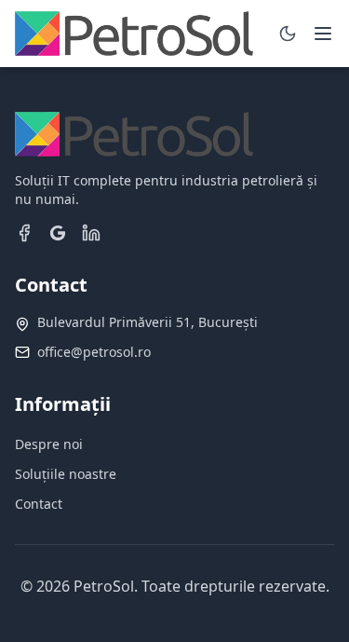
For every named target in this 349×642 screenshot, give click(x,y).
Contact (38, 503)
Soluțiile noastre (65, 474)
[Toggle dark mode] (287, 33)
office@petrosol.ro (94, 352)
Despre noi (49, 444)
